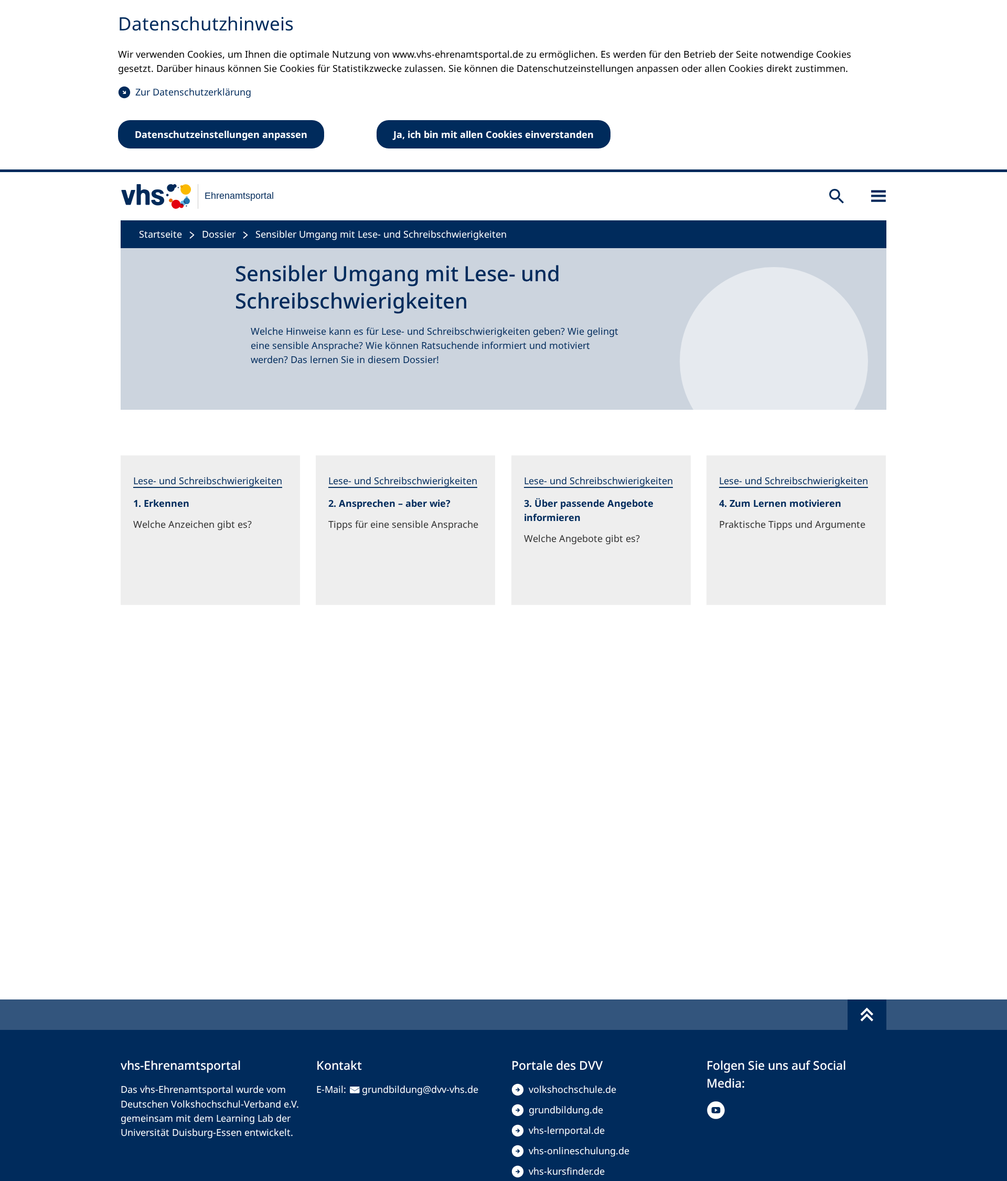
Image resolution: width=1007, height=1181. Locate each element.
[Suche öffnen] (836, 196)
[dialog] (503, 86)
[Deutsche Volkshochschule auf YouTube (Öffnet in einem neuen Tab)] (718, 1110)
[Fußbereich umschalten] (867, 1014)
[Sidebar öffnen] (878, 196)
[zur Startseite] (191, 196)
